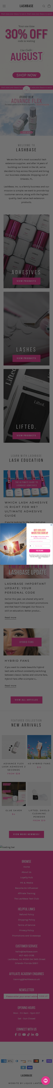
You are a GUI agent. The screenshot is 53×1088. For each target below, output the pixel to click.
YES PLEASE (39, 551)
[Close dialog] (51, 525)
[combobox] (31, 546)
